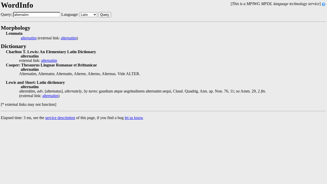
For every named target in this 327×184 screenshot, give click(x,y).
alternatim (29, 38)
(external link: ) (49, 38)
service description (60, 118)
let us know (134, 118)
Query (104, 15)
